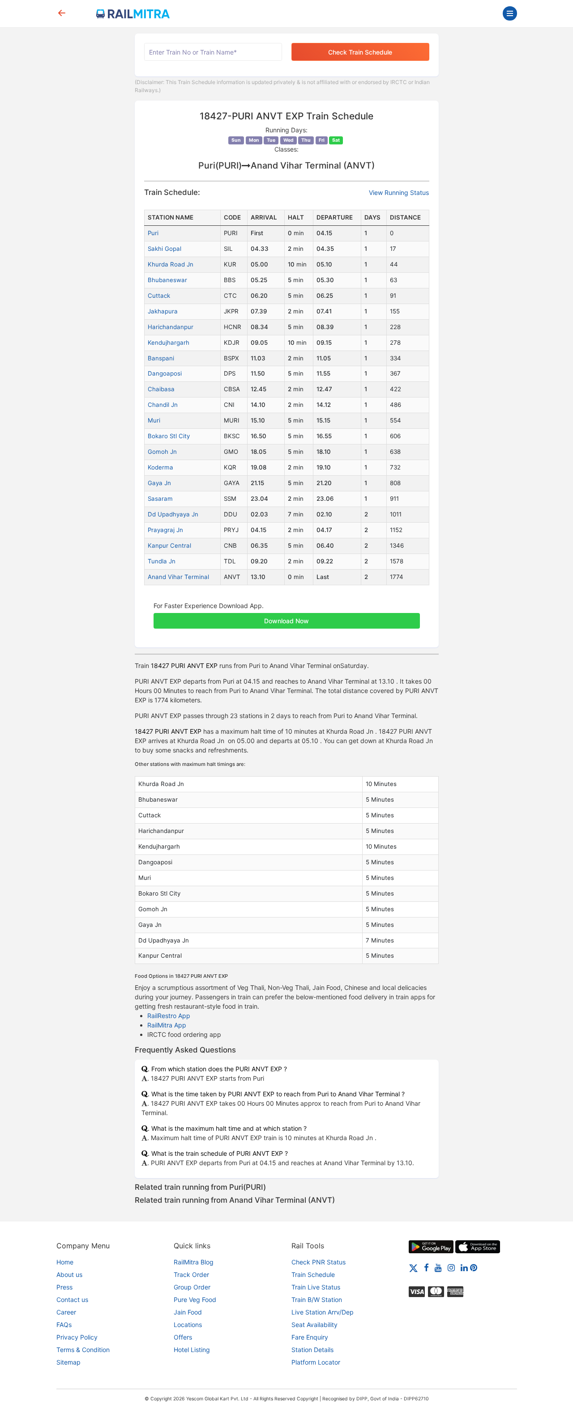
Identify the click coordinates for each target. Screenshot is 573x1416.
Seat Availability (314, 1324)
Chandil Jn (163, 404)
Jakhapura (163, 311)
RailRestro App (168, 1015)
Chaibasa (161, 389)
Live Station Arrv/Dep (322, 1312)
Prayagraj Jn (165, 529)
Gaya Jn (159, 482)
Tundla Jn (161, 561)
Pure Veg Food (195, 1299)
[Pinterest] (473, 1267)
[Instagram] (451, 1267)
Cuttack (159, 295)
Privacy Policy (77, 1337)
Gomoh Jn (162, 451)
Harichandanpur (170, 326)
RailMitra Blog (194, 1262)
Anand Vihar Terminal (178, 576)
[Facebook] (426, 1267)
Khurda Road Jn (170, 264)
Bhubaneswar (167, 279)
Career (66, 1312)
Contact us (72, 1299)
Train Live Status (315, 1287)
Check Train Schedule (360, 52)
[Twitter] (413, 1267)
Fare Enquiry (309, 1337)
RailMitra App (166, 1025)
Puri (153, 233)
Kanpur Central (169, 545)
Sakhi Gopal (164, 248)
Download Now (286, 621)
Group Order (192, 1287)
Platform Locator (315, 1362)
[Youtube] (438, 1267)
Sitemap (68, 1362)
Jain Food (188, 1312)
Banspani (161, 358)
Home (64, 1262)
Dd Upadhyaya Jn (173, 514)
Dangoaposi (165, 373)
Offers (183, 1337)
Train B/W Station (316, 1299)
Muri (154, 420)
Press (64, 1287)
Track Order (191, 1274)
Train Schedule (313, 1274)
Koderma (160, 467)
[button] (287, 616)
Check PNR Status (318, 1262)
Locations (188, 1324)
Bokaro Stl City (169, 436)
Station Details (312, 1349)
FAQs (64, 1324)
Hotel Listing (192, 1349)
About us (69, 1274)
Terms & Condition (83, 1349)
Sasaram (160, 498)
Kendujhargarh (168, 342)
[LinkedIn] (464, 1267)
